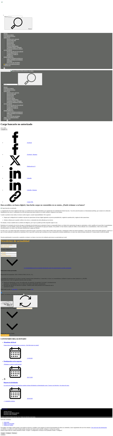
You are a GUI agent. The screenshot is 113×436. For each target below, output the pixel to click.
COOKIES (3, 434)
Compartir (3, 129)
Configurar (8, 433)
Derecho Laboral (11, 44)
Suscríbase (5, 335)
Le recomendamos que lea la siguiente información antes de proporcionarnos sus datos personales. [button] (47, 268)
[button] (17, 15)
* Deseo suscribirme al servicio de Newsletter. (12, 294)
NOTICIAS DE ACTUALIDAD (15, 51)
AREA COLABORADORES (12, 64)
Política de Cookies (8, 425)
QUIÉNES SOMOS (9, 35)
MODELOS (10, 55)
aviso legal (14, 289)
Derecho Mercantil (11, 40)
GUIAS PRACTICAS (12, 53)
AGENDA (9, 61)
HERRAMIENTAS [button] (8, 57)
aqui (32, 289)
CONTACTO (7, 65)
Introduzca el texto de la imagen (8, 308)
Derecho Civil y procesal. (13, 39)
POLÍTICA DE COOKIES (10, 414)
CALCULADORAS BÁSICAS (15, 58)
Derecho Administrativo (12, 46)
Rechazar (14, 433)
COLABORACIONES (9, 36)
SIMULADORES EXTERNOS (15, 60)
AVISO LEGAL (8, 411)
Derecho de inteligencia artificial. (15, 48)
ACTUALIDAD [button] (8, 50)
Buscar (6, 16)
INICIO (6, 33)
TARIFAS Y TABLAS (12, 54)
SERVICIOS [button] (7, 37)
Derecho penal (10, 42)
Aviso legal (6, 422)
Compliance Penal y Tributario (14, 47)
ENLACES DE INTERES (13, 62)
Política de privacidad (9, 423)
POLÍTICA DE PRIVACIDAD (11, 413)
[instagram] (4, 68)
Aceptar (3, 433)
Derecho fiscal (10, 43)
